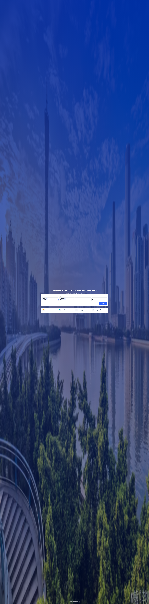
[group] (50, 299)
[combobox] (66, 299)
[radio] (44, 296)
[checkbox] (62, 296)
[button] (123, 2)
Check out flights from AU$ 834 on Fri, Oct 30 (74, 293)
